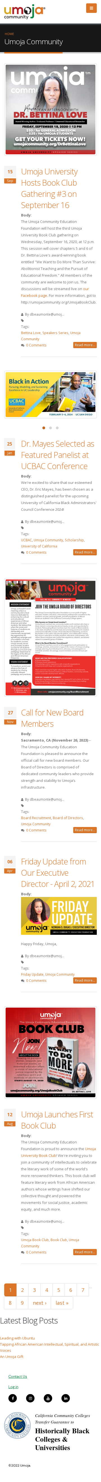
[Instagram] (30, 1398)
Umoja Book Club (35, 1240)
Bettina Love (31, 332)
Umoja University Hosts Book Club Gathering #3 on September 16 (49, 188)
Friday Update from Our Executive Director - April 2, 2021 (58, 872)
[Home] (27, 11)
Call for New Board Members (52, 718)
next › (39, 1302)
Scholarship (74, 540)
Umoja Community (48, 540)
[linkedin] (65, 1398)
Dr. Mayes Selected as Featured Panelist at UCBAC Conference (57, 454)
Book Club (58, 1240)
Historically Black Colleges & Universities (62, 1439)
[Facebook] (12, 1398)
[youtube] (48, 1398)
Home (9, 34)
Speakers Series (55, 332)
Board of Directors (68, 817)
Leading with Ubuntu (17, 1338)
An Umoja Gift (11, 1356)
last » (62, 1302)
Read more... (85, 344)
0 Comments (36, 345)
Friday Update (32, 974)
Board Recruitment (36, 817)
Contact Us (17, 1376)
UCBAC (26, 540)
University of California (39, 546)
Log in (13, 1387)
